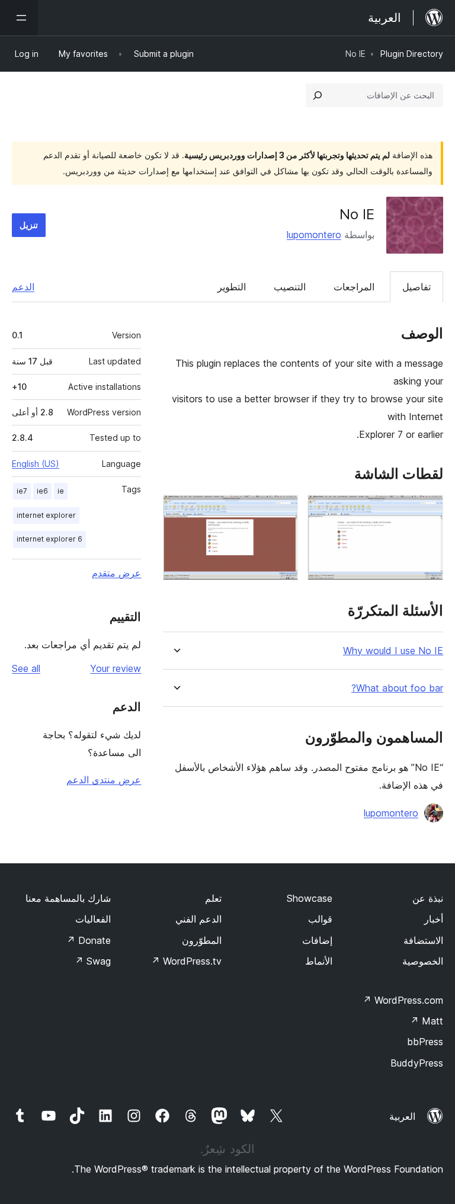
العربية (402, 1116)
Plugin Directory (411, 54)
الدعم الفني (198, 919)
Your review (115, 668)
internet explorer (46, 515)
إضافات (317, 940)
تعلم (213, 898)
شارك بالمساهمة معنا (68, 898)
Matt (426, 1021)
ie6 (42, 490)
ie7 (22, 490)
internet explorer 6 (49, 538)
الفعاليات (93, 919)
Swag (93, 961)
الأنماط (318, 961)
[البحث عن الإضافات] (317, 95)
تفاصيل (416, 287)
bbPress (425, 1042)
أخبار (433, 919)
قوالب (320, 919)
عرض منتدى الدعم (103, 780)
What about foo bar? (397, 688)
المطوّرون (202, 940)
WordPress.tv (186, 961)
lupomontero (314, 235)
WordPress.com (403, 1000)
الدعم (23, 287)
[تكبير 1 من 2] (427, 511)
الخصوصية (422, 961)
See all (26, 668)
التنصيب (290, 287)
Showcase (309, 898)
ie (60, 490)
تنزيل (29, 225)
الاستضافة (423, 940)
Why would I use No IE (393, 651)
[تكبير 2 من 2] (282, 511)
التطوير (231, 287)
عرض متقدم (116, 573)
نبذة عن (427, 898)
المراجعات (354, 287)
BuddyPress (416, 1063)
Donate (88, 940)
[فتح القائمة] (19, 18)
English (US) (35, 464)
